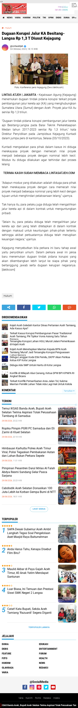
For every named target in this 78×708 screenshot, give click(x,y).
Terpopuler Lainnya (39, 627)
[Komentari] (69, 307)
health (43, 658)
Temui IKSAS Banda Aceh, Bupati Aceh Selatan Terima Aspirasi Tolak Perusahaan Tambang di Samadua (29, 412)
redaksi (43, 667)
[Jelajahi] (74, 5)
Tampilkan (68, 391)
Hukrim (29, 698)
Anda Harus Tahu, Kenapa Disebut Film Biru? (29, 551)
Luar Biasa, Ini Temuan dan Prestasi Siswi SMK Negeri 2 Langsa (30, 590)
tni (44, 17)
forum (43, 653)
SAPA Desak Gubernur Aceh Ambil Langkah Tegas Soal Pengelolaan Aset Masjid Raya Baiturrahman (29, 533)
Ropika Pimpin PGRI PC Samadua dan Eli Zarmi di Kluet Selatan (28, 430)
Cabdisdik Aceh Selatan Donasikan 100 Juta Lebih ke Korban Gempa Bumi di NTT (29, 490)
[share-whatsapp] (54, 307)
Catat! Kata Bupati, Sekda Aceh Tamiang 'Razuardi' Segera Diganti (29, 610)
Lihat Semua (39, 509)
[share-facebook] (23, 307)
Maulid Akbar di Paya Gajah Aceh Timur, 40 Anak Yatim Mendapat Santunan (28, 572)
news (10, 17)
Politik (38, 698)
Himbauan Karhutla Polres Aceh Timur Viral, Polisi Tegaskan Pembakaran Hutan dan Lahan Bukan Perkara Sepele (28, 452)
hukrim (26, 17)
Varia (21, 698)
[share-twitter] (39, 307)
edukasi (43, 644)
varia (17, 17)
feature (6, 653)
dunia (66, 17)
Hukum (8, 28)
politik (36, 17)
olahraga (7, 667)
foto (4, 658)
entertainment (48, 648)
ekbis (58, 17)
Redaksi (47, 698)
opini (51, 17)
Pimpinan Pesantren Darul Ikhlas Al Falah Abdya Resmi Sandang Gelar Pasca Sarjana (28, 472)
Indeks (56, 698)
